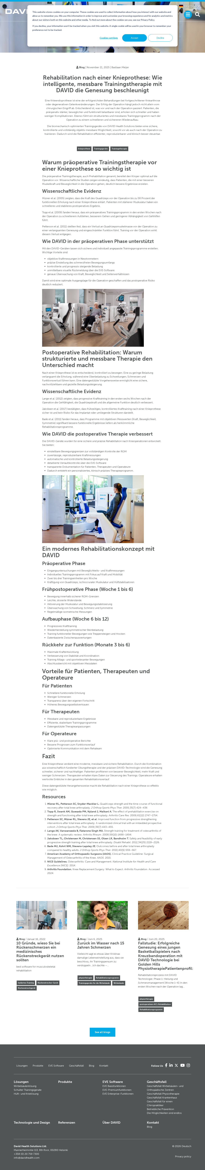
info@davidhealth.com (27, 1157)
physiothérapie (85, 978)
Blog (82, 67)
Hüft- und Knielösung (26, 1093)
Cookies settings (109, 37)
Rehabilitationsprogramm (107, 978)
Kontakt (103, 1065)
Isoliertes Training (26, 983)
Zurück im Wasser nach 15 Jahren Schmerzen (100, 945)
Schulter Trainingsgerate (27, 1089)
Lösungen (22, 1065)
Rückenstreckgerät (26, 988)
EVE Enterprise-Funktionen (117, 1093)
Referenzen (66, 1122)
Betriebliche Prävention (160, 1109)
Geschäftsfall (76, 1065)
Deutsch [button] (190, 6)
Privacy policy (183, 1156)
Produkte (38, 1065)
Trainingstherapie (119, 149)
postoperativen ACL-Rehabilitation (155, 1004)
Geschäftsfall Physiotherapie (163, 1093)
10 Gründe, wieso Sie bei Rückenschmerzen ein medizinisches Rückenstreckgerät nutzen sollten (40, 951)
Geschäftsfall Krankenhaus (162, 1097)
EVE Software (56, 1065)
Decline (160, 37)
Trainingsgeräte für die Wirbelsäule (94, 983)
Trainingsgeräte (101, 149)
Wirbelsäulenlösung (25, 1086)
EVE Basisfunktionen (114, 1086)
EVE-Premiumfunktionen (116, 1089)
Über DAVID (111, 1122)
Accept (134, 37)
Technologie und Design (32, 1122)
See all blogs (102, 1032)
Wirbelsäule (119, 983)
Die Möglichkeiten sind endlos (164, 1112)
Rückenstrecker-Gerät (48, 983)
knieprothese (84, 149)
